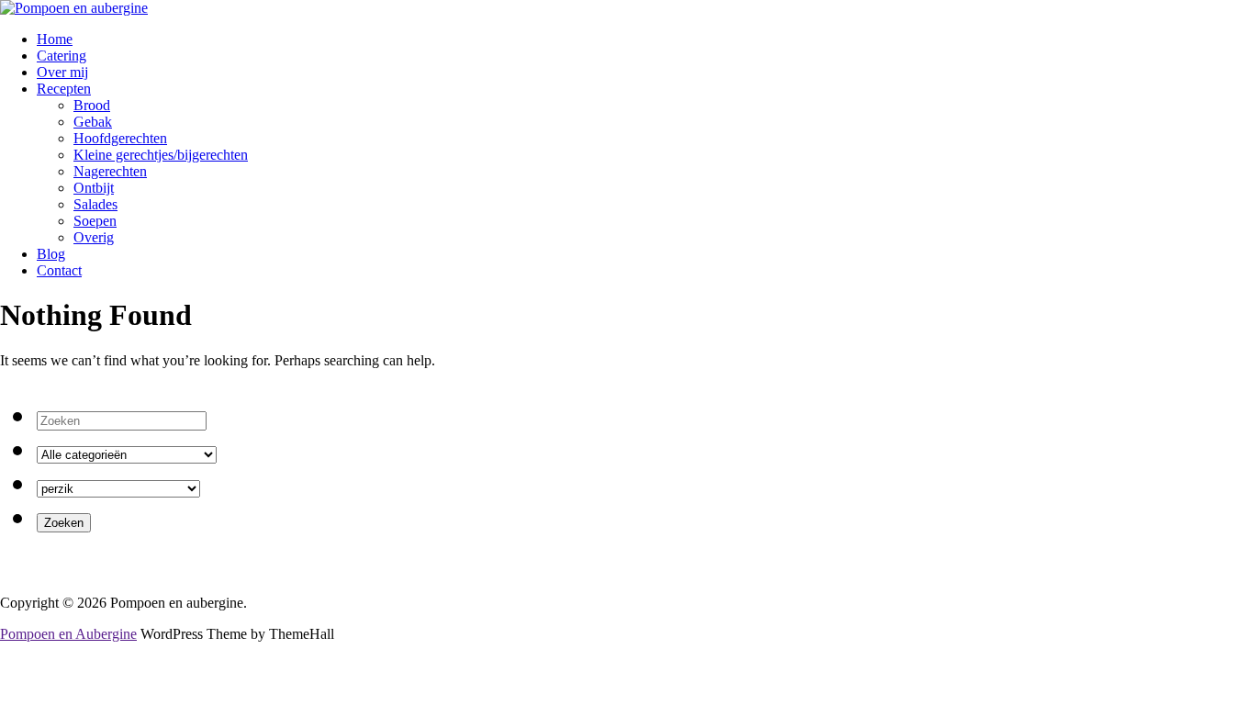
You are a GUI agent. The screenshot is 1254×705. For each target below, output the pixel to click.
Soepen (95, 221)
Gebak (92, 121)
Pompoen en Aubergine (68, 634)
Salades (95, 204)
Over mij (62, 72)
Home (55, 39)
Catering (61, 55)
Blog (51, 254)
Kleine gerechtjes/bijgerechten (160, 154)
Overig (93, 237)
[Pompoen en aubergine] (74, 8)
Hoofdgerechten (120, 138)
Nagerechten (110, 171)
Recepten (64, 88)
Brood (91, 105)
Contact (59, 270)
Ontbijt (93, 188)
